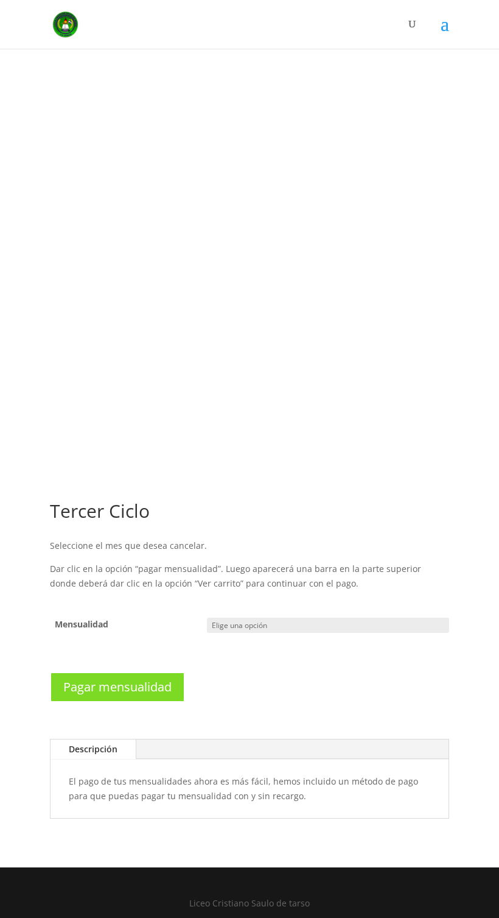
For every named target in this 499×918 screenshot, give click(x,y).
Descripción (93, 749)
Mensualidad (81, 624)
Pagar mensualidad (117, 687)
